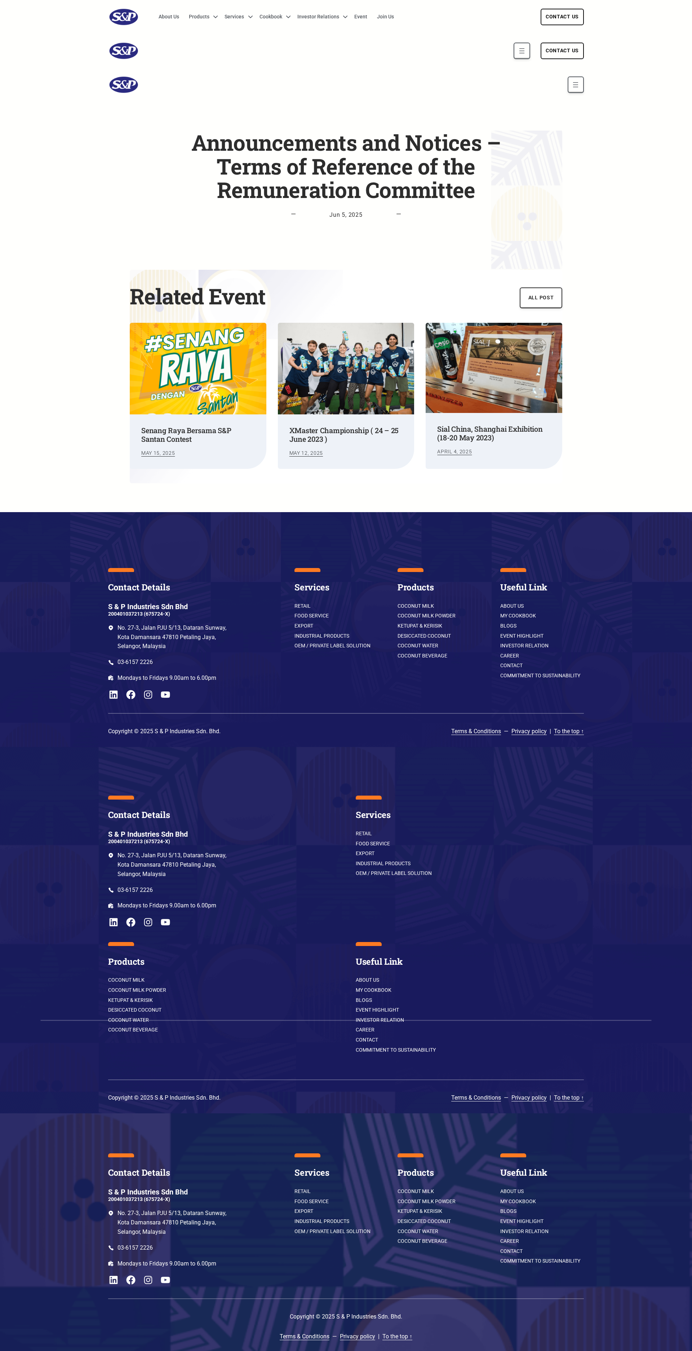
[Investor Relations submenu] (343, 17)
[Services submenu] (248, 17)
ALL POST (541, 298)
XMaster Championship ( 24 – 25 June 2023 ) (344, 434)
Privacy (520, 731)
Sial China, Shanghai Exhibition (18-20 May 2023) (489, 433)
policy (538, 731)
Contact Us (562, 17)
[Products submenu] (213, 17)
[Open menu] (522, 51)
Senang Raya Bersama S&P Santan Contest (186, 434)
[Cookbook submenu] (286, 17)
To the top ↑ (569, 731)
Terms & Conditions (476, 731)
